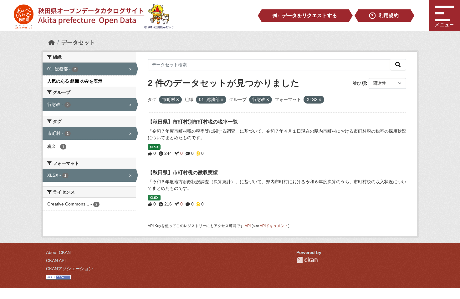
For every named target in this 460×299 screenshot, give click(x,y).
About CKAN (58, 252)
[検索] (398, 64)
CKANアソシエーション (69, 268)
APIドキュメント (274, 226)
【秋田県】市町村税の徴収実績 (183, 172)
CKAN (307, 259)
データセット (78, 42)
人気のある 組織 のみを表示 (74, 81)
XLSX (154, 147)
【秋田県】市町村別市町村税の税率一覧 (193, 121)
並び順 (359, 83)
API (248, 226)
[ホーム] (52, 42)
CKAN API (56, 260)
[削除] (177, 100)
